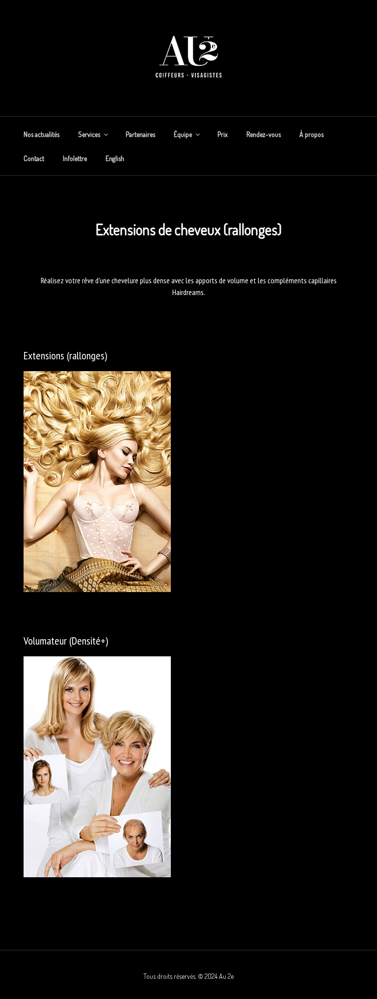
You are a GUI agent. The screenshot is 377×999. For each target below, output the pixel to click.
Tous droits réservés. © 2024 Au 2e (188, 976)
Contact (34, 158)
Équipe (183, 134)
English (115, 158)
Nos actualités (41, 134)
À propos (311, 134)
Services (89, 134)
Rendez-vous (263, 134)
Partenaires (140, 134)
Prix (222, 134)
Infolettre (75, 158)
